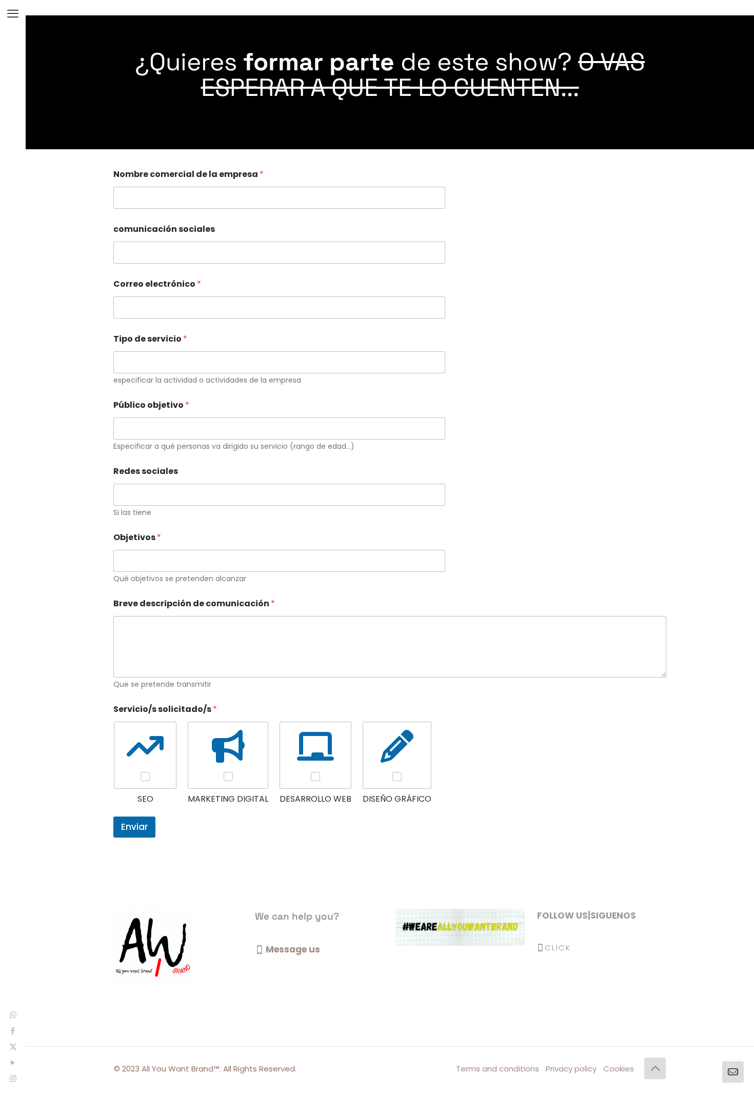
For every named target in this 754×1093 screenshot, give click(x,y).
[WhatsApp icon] (13, 1014)
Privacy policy (571, 1068)
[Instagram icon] (13, 1078)
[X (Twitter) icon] (13, 1046)
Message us (293, 949)
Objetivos (137, 537)
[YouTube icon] (13, 1062)
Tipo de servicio (150, 339)
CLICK (558, 947)
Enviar (134, 827)
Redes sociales (145, 471)
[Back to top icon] (655, 1068)
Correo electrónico (157, 284)
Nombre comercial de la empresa (188, 174)
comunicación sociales (164, 229)
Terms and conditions (497, 1068)
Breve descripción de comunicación (194, 603)
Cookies (618, 1068)
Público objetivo (151, 405)
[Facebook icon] (13, 1030)
